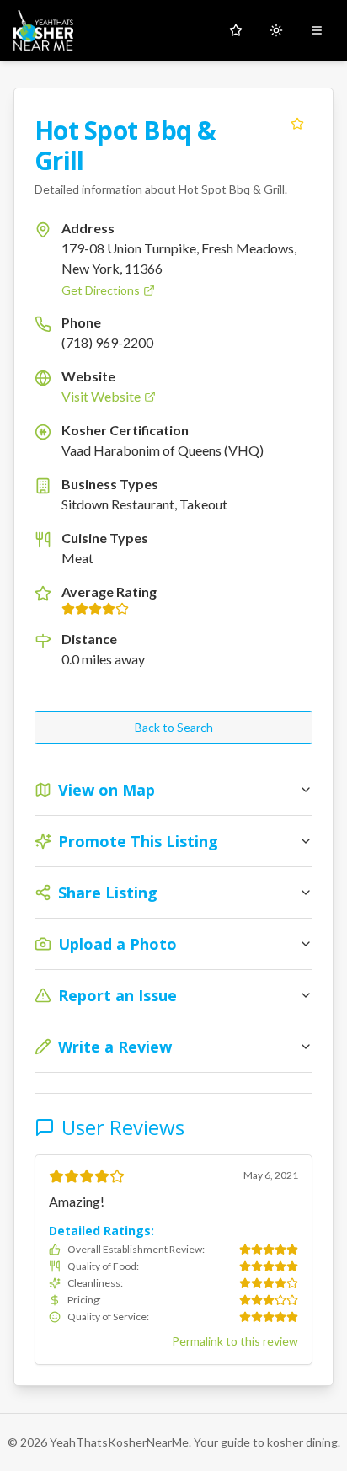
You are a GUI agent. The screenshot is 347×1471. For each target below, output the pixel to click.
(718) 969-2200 (107, 342)
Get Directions (100, 290)
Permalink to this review (235, 1341)
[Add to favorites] (297, 124)
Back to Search (174, 727)
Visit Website (101, 396)
